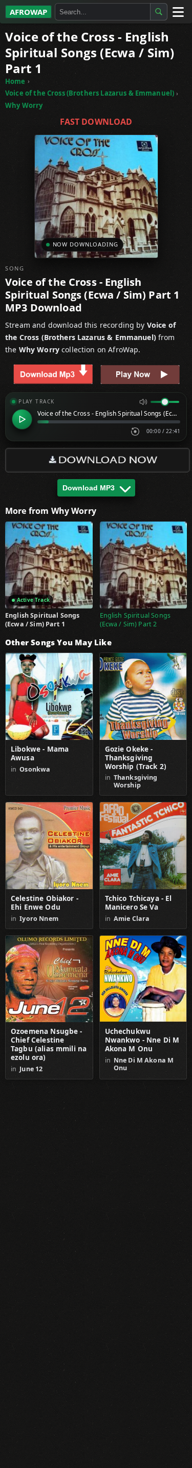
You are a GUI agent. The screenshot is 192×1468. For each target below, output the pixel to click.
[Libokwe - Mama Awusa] (49, 696)
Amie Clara (132, 918)
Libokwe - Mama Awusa (40, 753)
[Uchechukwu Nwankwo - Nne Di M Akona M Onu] (143, 979)
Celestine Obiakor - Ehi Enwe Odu (44, 903)
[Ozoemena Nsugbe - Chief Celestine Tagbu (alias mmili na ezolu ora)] (49, 979)
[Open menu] (177, 12)
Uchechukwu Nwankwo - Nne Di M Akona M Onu (142, 1040)
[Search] (158, 11)
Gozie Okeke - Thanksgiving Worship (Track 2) (136, 758)
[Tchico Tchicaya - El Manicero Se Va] (143, 845)
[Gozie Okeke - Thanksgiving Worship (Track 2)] (143, 696)
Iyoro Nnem (38, 918)
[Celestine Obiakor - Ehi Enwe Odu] (49, 845)
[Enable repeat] (135, 431)
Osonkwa (34, 769)
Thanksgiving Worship (136, 781)
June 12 (30, 1069)
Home (15, 81)
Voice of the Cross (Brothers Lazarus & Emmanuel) (89, 93)
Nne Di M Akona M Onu (144, 1064)
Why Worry (23, 105)
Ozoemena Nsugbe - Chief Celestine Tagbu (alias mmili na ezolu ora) (49, 1044)
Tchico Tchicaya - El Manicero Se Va (138, 903)
